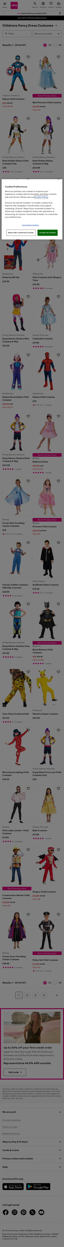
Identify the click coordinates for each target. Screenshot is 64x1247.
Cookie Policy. (41, 197)
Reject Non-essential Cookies (21, 232)
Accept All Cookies (47, 232)
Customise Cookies (30, 225)
